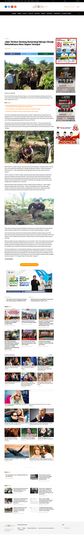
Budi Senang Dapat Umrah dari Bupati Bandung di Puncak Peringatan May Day (20, 490)
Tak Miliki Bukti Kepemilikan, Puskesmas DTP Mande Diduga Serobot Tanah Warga (46, 509)
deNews (19, 13)
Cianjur (25, 1)
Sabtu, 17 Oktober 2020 (18, 504)
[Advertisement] (42, 27)
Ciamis (22, 1)
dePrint (19, 528)
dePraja (25, 13)
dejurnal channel (66, 13)
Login (78, 1)
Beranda (14, 13)
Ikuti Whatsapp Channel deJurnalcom (29, 264)
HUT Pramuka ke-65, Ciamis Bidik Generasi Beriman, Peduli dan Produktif (23, 109)
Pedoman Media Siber (31, 528)
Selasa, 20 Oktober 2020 (19, 513)
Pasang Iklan (21, 529)
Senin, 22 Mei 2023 (17, 492)
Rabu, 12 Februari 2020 (44, 512)
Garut (6, 1)
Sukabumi (32, 1)
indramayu (37, 1)
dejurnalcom (8, 48)
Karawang (9, 1)
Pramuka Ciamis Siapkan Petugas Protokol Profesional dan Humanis (22, 111)
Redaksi (24, 528)
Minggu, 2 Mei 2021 (10, 478)
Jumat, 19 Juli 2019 (17, 48)
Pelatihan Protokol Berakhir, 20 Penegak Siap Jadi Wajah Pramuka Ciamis (12, 322)
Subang (28, 1)
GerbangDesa (57, 13)
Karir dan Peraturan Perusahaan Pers (46, 528)
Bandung (18, 1)
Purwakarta (14, 1)
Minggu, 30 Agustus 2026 (10, 325)
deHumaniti (49, 13)
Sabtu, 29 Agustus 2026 (44, 327)
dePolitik (30, 13)
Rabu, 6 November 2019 (44, 480)
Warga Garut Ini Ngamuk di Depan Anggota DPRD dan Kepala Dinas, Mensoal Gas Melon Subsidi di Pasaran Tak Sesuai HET (46, 491)
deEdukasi (37, 13)
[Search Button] (65, 1)
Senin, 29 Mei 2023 (43, 495)
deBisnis (43, 13)
